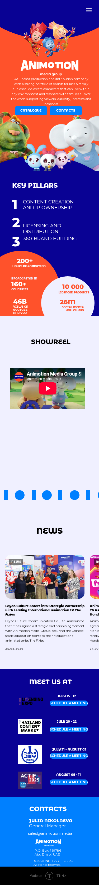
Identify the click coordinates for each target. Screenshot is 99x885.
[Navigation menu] (89, 10)
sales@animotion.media (50, 833)
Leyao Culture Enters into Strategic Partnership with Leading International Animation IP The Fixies (44, 610)
